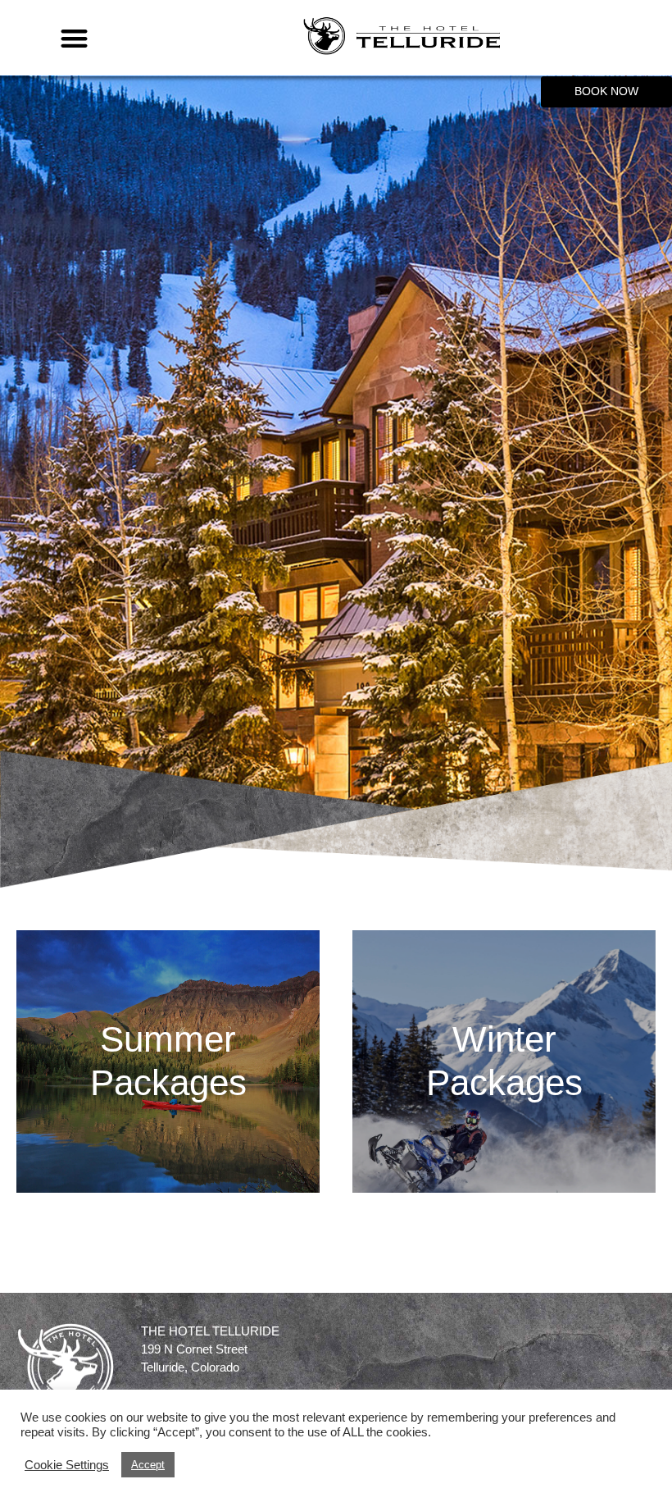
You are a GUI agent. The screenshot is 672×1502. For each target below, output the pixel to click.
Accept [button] (148, 1465)
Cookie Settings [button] (67, 1465)
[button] (74, 38)
